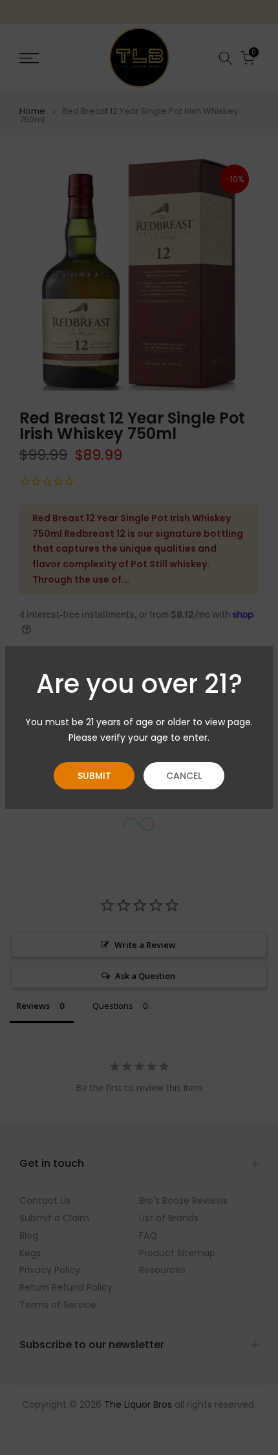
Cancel (184, 775)
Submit (94, 775)
